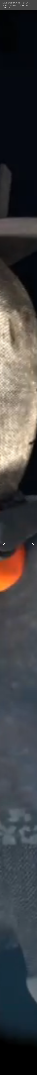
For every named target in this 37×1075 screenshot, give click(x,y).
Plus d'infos (6, 7)
